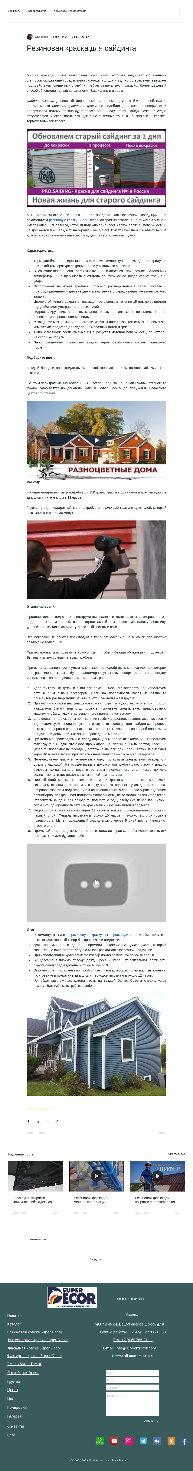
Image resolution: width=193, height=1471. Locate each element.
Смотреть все (176, 1153)
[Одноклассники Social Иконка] (171, 1437)
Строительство (37, 10)
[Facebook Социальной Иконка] (184, 1438)
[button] (180, 10)
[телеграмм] (143, 1437)
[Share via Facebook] (28, 1121)
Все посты (14, 10)
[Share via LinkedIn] (47, 1121)
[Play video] (96, 168)
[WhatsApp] (99, 1437)
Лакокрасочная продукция (70, 10)
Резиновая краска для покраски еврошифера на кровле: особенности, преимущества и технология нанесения (157, 1200)
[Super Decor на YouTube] (114, 1437)
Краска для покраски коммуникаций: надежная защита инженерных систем (34, 1200)
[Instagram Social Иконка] (129, 1437)
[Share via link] (56, 1121)
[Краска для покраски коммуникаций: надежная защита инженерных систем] (35, 1176)
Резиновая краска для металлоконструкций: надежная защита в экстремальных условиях (93, 1200)
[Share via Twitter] (38, 1121)
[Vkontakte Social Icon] (157, 1437)
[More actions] (164, 37)
